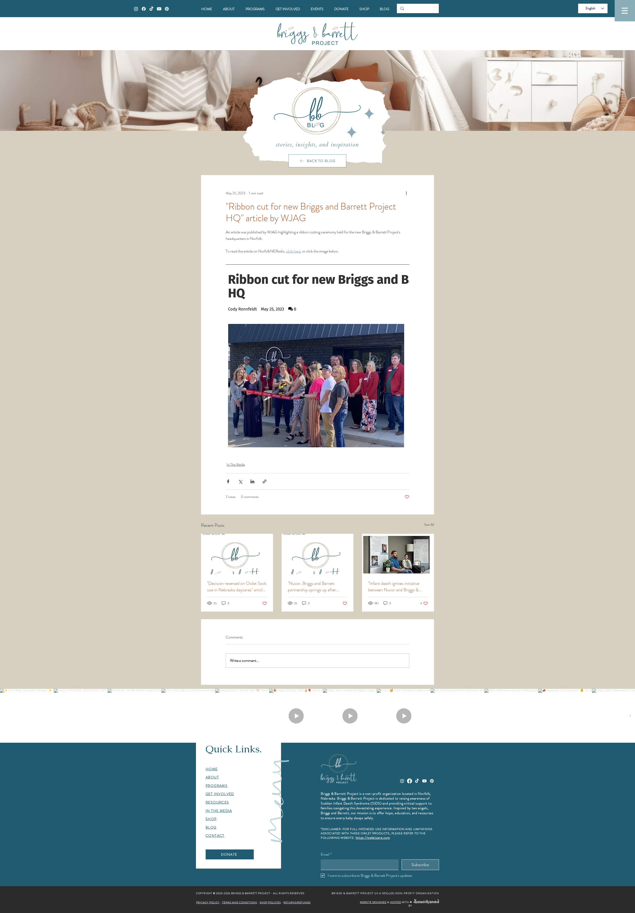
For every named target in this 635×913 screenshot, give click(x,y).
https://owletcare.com (373, 837)
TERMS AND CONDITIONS (239, 902)
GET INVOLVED (220, 793)
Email (326, 854)
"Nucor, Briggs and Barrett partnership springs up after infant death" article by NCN (313, 586)
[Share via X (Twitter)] (240, 481)
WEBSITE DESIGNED (373, 902)
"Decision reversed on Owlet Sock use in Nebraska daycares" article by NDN (236, 586)
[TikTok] (151, 8)
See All (429, 524)
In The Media (236, 464)
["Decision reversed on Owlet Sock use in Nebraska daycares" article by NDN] (237, 554)
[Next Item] (630, 715)
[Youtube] (159, 8)
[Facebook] (143, 8)
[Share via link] (264, 481)
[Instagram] (136, 8)
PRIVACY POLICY (208, 902)
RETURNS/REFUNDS (297, 902)
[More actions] (406, 193)
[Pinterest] (166, 8)
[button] (625, 10)
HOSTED (395, 902)
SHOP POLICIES (270, 902)
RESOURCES (217, 802)
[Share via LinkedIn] (252, 481)
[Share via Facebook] (228, 481)
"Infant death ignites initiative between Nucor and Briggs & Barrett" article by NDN (393, 586)
